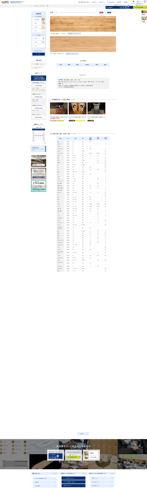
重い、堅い (92, 81)
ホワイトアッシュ (60, 240)
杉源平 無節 (59, 187)
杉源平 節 (59, 185)
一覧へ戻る (81, 433)
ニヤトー (59, 215)
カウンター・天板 (60, 120)
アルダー (59, 146)
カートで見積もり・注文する (68, 478)
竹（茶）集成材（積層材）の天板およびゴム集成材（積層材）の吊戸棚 (59, 117)
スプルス (59, 192)
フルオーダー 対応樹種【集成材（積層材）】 (66, 86)
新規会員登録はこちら (139, 3)
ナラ (58, 213)
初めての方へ (133, 3)
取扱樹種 (36, 5)
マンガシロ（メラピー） (60, 252)
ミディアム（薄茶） (101, 81)
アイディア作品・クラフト (80, 120)
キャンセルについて (95, 481)
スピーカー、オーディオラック (78, 81)
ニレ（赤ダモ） (59, 217)
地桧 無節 (59, 211)
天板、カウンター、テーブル (68, 81)
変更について (94, 478)
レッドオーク (59, 266)
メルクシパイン (60, 257)
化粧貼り (71, 79)
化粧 (109, 12)
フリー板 (113, 12)
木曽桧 (58, 162)
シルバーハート (60, 180)
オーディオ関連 (71, 120)
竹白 (58, 197)
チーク (58, 206)
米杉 (58, 230)
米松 (58, 237)
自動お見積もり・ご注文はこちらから (73, 33)
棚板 (62, 81)
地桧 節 (59, 208)
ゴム (58, 174)
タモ (58, 201)
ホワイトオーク (60, 242)
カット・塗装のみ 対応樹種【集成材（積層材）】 (70, 85)
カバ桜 (58, 155)
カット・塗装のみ (109, 7)
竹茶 (58, 199)
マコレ (58, 247)
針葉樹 (36, 38)
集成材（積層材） (42, 5)
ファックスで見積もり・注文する (69, 481)
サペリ (58, 176)
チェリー (58, 204)
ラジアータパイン (60, 263)
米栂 (58, 233)
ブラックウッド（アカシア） (59, 228)
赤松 (58, 141)
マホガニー (59, 249)
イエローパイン (60, 148)
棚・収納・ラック (53, 120)
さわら (58, 178)
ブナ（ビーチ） (59, 222)
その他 (79, 79)
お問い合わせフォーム (67, 485)
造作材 (85, 81)
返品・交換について (95, 485)
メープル (59, 255)
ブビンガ (58, 224)
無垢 (105, 12)
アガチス (59, 144)
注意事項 (36, 482)
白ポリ (58, 270)
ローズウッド (59, 268)
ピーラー (59, 220)
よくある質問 (37, 486)
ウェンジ (58, 150)
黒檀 (58, 171)
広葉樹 (36, 42)
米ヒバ (58, 235)
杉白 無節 (59, 190)
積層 (101, 12)
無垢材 (36, 23)
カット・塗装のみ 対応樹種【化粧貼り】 (86, 85)
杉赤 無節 (59, 183)
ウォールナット (60, 153)
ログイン (140, 1)
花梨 (58, 160)
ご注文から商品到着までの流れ (41, 478)
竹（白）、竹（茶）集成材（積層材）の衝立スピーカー (77, 117)
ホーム (32, 5)
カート (145, 2)
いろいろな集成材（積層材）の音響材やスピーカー (96, 117)
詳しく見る (43, 90)
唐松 (58, 157)
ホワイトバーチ (60, 244)
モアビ (58, 260)
